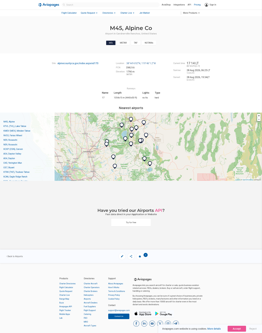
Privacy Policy (114, 295)
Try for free (131, 222)
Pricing (197, 4)
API (189, 4)
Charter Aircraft (90, 284)
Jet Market (144, 13)
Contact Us (118, 316)
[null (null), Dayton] (136, 128)
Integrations (179, 4)
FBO (85, 318)
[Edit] (122, 256)
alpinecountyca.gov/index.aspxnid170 (77, 63)
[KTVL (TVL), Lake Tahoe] (125, 139)
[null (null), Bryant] (144, 159)
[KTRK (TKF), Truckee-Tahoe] (121, 125)
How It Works (113, 287)
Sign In (213, 4)
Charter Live (64, 295)
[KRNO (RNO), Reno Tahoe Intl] (131, 119)
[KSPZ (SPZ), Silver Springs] (143, 122)
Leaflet (237, 180)
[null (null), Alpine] (131, 144)
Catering (87, 314)
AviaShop (166, 4)
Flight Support (90, 310)
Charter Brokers (90, 291)
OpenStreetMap (247, 180)
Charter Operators (91, 287)
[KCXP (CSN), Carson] (131, 129)
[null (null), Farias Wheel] (140, 141)
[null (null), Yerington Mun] (146, 135)
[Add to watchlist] (139, 256)
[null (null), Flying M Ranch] (150, 163)
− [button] (259, 119)
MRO (86, 322)
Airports (87, 299)
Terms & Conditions (116, 291)
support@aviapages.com (119, 310)
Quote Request (65, 291)
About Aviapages (115, 284)
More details (214, 328)
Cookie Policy (114, 299)
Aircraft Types (90, 326)
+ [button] (259, 115)
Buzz (61, 303)
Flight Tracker (65, 310)
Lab (60, 318)
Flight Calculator (69, 13)
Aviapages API (65, 306)
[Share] (131, 256)
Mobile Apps (64, 314)
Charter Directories (67, 284)
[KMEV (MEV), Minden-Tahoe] (131, 135)
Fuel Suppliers (90, 306)
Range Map (64, 299)
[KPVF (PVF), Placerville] (106, 144)
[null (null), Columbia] (114, 166)
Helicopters (88, 295)
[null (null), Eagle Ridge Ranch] (113, 157)
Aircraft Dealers (90, 303)
